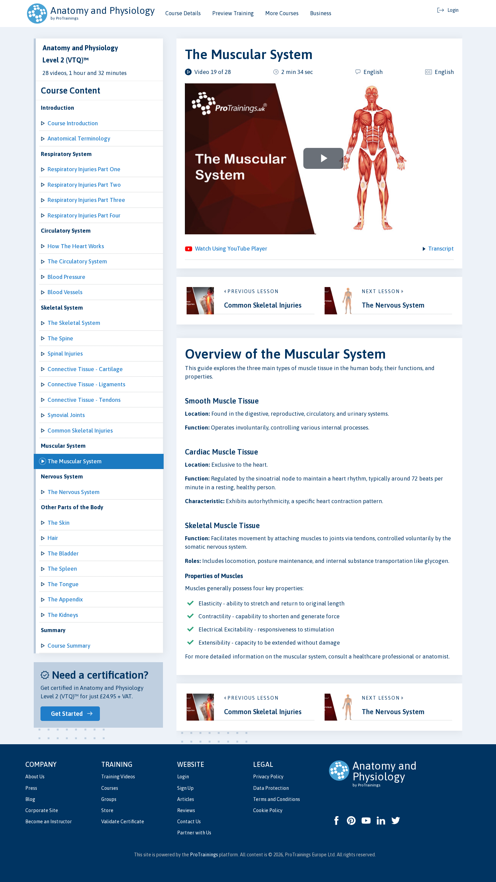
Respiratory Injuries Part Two (84, 184)
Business (320, 13)
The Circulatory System (77, 261)
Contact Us (189, 821)
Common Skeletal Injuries (80, 430)
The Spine (60, 338)
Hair (53, 538)
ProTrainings (204, 854)
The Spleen (62, 568)
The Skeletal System (74, 322)
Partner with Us (194, 832)
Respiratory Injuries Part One (84, 169)
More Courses (282, 13)
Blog (30, 799)
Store (107, 810)
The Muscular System (75, 461)
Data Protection (271, 788)
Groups (108, 799)
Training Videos (118, 776)
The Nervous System (74, 492)
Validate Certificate (122, 821)
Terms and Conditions (276, 799)
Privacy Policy (268, 776)
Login (183, 776)
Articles (185, 799)
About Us (35, 776)
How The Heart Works (76, 246)
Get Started (67, 713)
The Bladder (63, 553)
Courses (109, 788)
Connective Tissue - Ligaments (86, 384)
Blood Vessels (65, 292)
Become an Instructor (48, 821)
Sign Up (185, 788)
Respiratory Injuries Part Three (86, 200)
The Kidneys (63, 615)
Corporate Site (41, 810)
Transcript (441, 248)
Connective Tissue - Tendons (84, 399)
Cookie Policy (267, 810)
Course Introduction (73, 123)
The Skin (59, 522)
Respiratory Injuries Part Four (84, 215)
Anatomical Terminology (79, 138)
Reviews (186, 810)
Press (31, 788)
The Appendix (65, 599)
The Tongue (63, 584)
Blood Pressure (66, 277)
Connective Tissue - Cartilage (85, 369)
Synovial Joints (66, 415)
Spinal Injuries (65, 353)
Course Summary (69, 645)
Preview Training (233, 13)
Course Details (183, 13)
